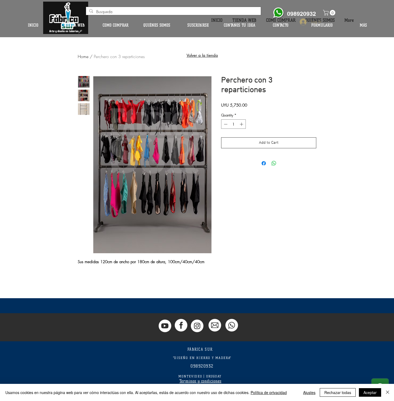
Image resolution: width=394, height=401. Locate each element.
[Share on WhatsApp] (274, 163)
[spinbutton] (233, 124)
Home (83, 56)
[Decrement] (225, 124)
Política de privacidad (269, 392)
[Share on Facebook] (264, 163)
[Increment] (242, 124)
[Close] (387, 392)
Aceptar (370, 392)
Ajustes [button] (309, 392)
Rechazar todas (337, 392)
